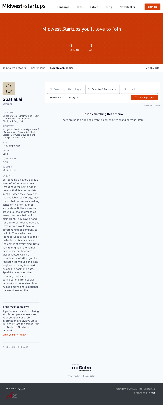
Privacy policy (74, 376)
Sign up (152, 6)
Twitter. (151, 392)
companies (62, 67)
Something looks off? (17, 347)
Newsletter (127, 7)
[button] (56, 97)
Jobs (80, 7)
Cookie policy (89, 376)
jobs (38, 67)
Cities (94, 7)
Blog (109, 7)
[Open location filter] (153, 89)
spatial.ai (7, 103)
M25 (23, 388)
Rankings (63, 7)
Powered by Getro (152, 105)
